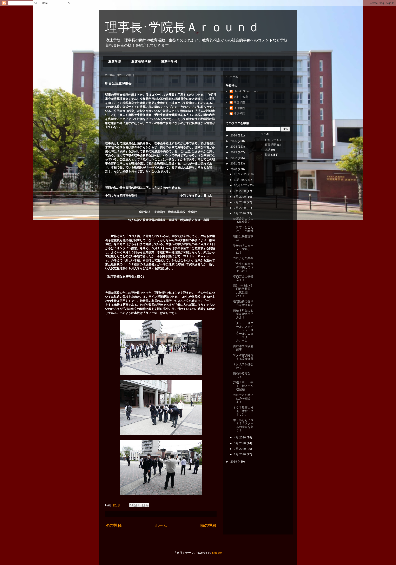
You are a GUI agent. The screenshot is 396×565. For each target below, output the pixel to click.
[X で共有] (139, 505)
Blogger (217, 552)
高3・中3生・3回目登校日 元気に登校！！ (243, 290)
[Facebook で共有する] (143, 505)
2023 (234, 152)
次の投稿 (113, 525)
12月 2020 (241, 174)
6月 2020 (240, 207)
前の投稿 (208, 525)
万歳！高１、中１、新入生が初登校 (243, 386)
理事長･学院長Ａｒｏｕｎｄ (182, 27)
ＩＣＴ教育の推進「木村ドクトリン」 (243, 411)
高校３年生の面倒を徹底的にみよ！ (243, 314)
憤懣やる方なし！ (241, 375)
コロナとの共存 (243, 258)
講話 (267, 149)
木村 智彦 (241, 97)
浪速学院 (114, 61)
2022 (234, 158)
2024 (234, 146)
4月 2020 (240, 437)
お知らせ (270, 139)
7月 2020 (240, 202)
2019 (234, 461)
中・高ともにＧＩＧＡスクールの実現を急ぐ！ (243, 425)
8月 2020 (240, 196)
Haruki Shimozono (246, 91)
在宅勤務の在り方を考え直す (243, 303)
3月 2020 (240, 443)
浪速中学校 (169, 61)
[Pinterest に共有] (147, 505)
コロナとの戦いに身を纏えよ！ (243, 398)
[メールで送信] (131, 505)
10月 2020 (241, 185)
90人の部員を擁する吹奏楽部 (243, 357)
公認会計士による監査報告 (243, 220)
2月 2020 (240, 448)
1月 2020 (240, 454)
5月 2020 (240, 213)
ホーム (161, 525)
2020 (234, 169)
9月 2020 (240, 191)
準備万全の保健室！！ (243, 278)
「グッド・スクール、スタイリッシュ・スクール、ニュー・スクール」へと (243, 331)
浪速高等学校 (141, 61)
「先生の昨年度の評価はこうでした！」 (243, 267)
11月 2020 (241, 179)
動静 (267, 154)
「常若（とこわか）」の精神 (243, 229)
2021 (234, 163)
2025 (234, 141)
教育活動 (270, 144)
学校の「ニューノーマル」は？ (243, 249)
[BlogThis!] (135, 505)
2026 (234, 135)
